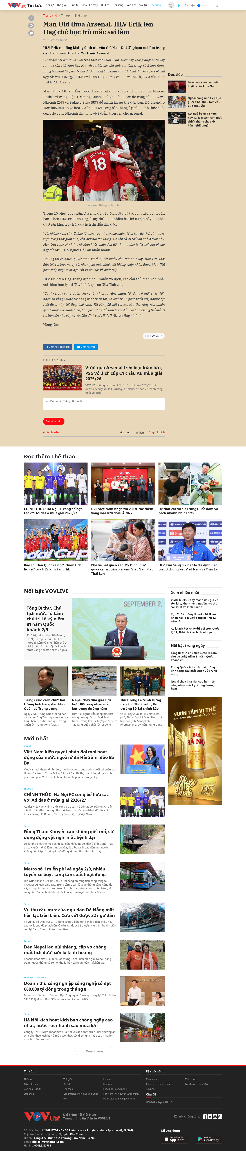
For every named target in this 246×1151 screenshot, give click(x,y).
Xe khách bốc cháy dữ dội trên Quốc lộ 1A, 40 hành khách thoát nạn (195, 630)
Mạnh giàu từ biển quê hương (119, 1098)
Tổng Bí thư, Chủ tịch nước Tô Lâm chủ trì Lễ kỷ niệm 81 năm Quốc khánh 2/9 (45, 618)
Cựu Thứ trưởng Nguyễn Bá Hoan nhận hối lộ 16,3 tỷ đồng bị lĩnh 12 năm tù (193, 618)
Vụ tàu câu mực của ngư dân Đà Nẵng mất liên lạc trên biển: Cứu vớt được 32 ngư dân (69, 912)
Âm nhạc (150, 1088)
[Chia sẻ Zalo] (31, 25)
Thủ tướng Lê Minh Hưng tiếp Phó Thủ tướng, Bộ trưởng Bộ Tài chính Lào (140, 704)
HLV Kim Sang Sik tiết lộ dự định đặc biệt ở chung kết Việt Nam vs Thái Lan (189, 567)
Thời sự (48, 5)
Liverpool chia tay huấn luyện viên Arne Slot (204, 84)
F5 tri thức (190, 1079)
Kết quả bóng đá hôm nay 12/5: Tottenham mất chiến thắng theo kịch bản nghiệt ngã (205, 119)
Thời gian (138, 432)
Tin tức (66, 15)
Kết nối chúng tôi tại (187, 1116)
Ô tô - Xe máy (90, 5)
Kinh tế (74, 5)
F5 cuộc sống (155, 1071)
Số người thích (156, 432)
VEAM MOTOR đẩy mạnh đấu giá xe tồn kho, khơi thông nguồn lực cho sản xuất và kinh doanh (194, 603)
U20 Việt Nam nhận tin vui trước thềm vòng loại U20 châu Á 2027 (122, 511)
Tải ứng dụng (170, 1131)
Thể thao (155, 5)
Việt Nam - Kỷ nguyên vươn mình (121, 1093)
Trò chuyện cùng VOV (196, 1084)
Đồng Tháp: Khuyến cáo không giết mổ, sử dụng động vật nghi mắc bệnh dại (69, 834)
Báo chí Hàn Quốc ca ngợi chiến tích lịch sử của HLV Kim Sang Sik (52, 567)
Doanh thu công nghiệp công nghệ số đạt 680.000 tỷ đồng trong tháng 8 (67, 986)
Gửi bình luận (54, 421)
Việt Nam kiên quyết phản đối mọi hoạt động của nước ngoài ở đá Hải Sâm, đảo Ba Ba (69, 757)
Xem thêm (94, 1051)
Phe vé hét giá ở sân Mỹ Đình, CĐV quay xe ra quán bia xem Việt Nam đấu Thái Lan (122, 569)
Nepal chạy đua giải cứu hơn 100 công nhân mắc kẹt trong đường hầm (91, 704)
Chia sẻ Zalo (88, 346)
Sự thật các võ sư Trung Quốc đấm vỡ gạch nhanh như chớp (188, 511)
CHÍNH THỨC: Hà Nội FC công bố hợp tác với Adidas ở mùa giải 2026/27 (53, 511)
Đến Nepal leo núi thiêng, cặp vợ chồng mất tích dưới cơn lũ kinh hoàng (65, 949)
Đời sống (118, 5)
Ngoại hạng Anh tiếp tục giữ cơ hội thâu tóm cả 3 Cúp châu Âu (204, 102)
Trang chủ (50, 15)
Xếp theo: (125, 432)
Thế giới (62, 5)
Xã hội (27, 825)
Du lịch (105, 5)
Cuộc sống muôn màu (158, 1084)
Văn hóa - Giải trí (137, 5)
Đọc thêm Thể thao (49, 456)
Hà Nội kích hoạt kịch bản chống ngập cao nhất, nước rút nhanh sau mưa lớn (68, 1022)
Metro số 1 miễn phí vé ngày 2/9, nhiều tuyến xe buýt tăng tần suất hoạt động (65, 871)
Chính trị (28, 745)
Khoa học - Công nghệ (35, 977)
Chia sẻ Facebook (59, 346)
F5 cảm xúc (152, 1079)
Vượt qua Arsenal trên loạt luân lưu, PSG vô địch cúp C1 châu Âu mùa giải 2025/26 (123, 373)
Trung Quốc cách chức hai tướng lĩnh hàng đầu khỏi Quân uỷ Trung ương (44, 704)
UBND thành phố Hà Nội (159, 1102)
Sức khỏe (29, 1093)
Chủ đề (151, 1094)
